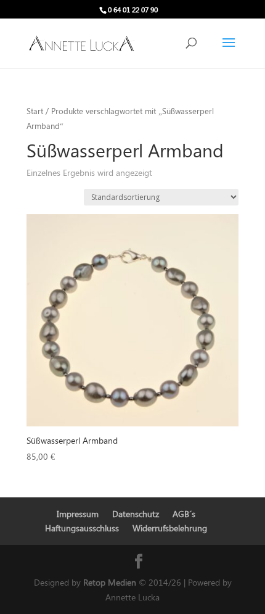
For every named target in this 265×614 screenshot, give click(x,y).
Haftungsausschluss (82, 528)
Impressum (78, 514)
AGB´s (184, 514)
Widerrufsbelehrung (169, 528)
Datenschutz (135, 514)
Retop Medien (111, 582)
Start (34, 111)
